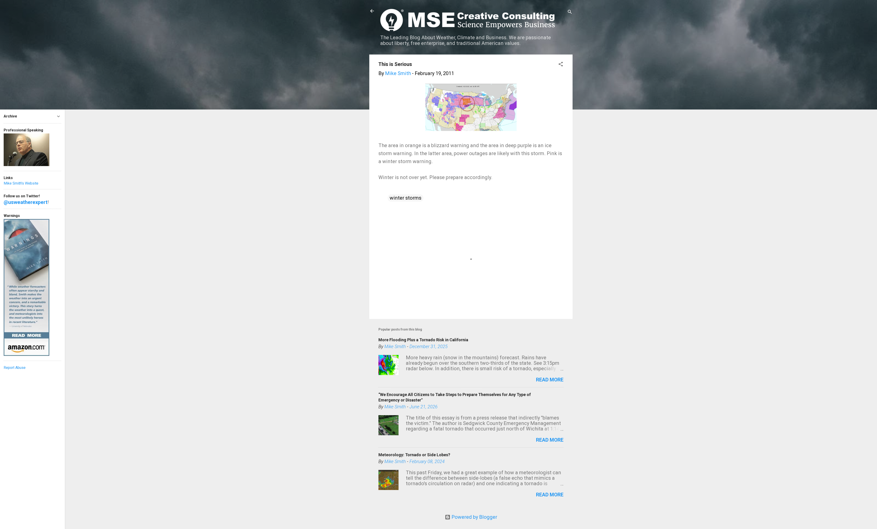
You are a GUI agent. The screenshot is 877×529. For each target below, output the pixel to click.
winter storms (405, 198)
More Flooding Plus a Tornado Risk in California (423, 339)
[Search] (570, 12)
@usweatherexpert (26, 202)
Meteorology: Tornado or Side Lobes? (414, 454)
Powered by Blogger (473, 517)
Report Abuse (15, 367)
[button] (560, 64)
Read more (549, 380)
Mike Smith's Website (21, 183)
